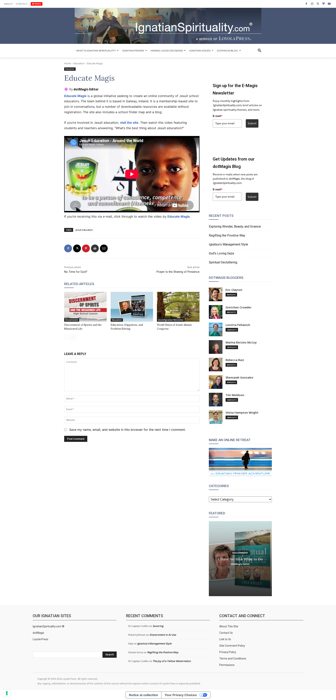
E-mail (217, 116)
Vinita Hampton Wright (242, 412)
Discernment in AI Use (163, 634)
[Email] (104, 248)
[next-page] (72, 337)
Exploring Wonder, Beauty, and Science (235, 226)
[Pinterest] (86, 248)
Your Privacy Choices (180, 695)
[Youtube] (329, 4)
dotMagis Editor (86, 89)
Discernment (71, 320)
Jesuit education (84, 229)
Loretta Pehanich (238, 325)
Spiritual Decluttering (223, 262)
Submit (252, 123)
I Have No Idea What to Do (240, 559)
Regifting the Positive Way (227, 235)
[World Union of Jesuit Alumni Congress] (178, 307)
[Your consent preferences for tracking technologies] (6, 693)
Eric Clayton (234, 290)
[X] (318, 4)
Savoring (158, 626)
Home (67, 63)
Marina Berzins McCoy (241, 342)
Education (79, 63)
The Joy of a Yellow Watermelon (172, 661)
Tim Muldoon (235, 395)
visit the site (129, 122)
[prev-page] (66, 337)
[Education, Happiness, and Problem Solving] (132, 307)
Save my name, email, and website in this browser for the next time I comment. (127, 430)
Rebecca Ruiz (235, 360)
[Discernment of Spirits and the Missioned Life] (85, 307)
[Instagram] (312, 4)
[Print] (95, 248)
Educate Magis (75, 96)
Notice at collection (143, 695)
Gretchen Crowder (238, 307)
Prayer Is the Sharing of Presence (178, 272)
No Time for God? (75, 272)
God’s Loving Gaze (221, 253)
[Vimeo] (323, 4)
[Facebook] (306, 4)
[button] (259, 50)
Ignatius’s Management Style (228, 244)
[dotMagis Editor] (66, 89)
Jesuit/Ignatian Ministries (170, 320)
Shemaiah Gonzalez (239, 377)
